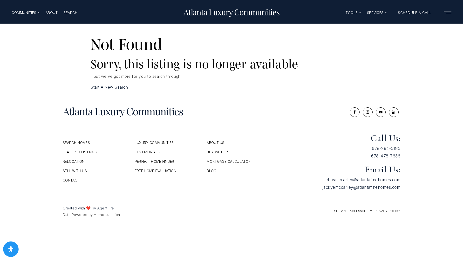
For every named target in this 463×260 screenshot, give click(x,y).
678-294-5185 (386, 148)
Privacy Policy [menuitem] (387, 211)
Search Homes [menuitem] (76, 143)
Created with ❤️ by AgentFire (88, 208)
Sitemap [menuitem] (340, 211)
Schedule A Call (415, 13)
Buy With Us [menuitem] (218, 152)
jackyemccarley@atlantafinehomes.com (361, 187)
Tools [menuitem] (352, 13)
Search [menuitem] (70, 13)
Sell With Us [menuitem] (75, 171)
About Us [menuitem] (216, 143)
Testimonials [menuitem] (147, 152)
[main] (231, 57)
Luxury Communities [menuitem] (154, 143)
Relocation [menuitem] (73, 161)
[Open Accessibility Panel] (10, 249)
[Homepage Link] (231, 12)
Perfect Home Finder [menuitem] (154, 161)
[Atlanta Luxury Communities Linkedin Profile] (394, 112)
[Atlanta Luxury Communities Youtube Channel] (381, 112)
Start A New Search (109, 87)
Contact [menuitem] (71, 180)
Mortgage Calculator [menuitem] (229, 161)
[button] (447, 13)
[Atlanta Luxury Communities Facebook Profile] (355, 112)
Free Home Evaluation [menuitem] (155, 171)
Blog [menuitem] (211, 171)
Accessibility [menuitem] (361, 211)
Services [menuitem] (376, 13)
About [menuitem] (52, 13)
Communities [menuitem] (24, 13)
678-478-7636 (385, 156)
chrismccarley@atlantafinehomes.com (363, 179)
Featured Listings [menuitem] (80, 152)
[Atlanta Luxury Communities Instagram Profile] (368, 112)
